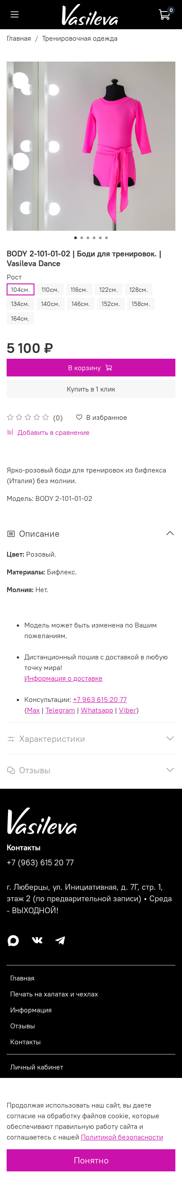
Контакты (25, 1041)
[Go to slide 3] (88, 237)
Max (33, 709)
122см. (108, 290)
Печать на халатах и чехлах (54, 993)
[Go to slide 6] (106, 237)
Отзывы (22, 1025)
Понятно (91, 1160)
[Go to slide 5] (100, 237)
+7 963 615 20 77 (100, 699)
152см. (111, 304)
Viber (127, 709)
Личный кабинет (36, 1066)
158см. (141, 304)
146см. (81, 304)
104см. (20, 290)
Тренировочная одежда (80, 38)
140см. (50, 304)
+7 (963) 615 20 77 (40, 863)
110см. (50, 290)
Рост (14, 277)
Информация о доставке (63, 678)
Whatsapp (97, 709)
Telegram (60, 709)
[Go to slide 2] (81, 237)
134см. (20, 304)
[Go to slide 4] (94, 237)
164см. (20, 318)
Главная (19, 38)
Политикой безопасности (122, 1136)
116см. (79, 290)
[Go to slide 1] (75, 237)
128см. (138, 290)
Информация (31, 1009)
